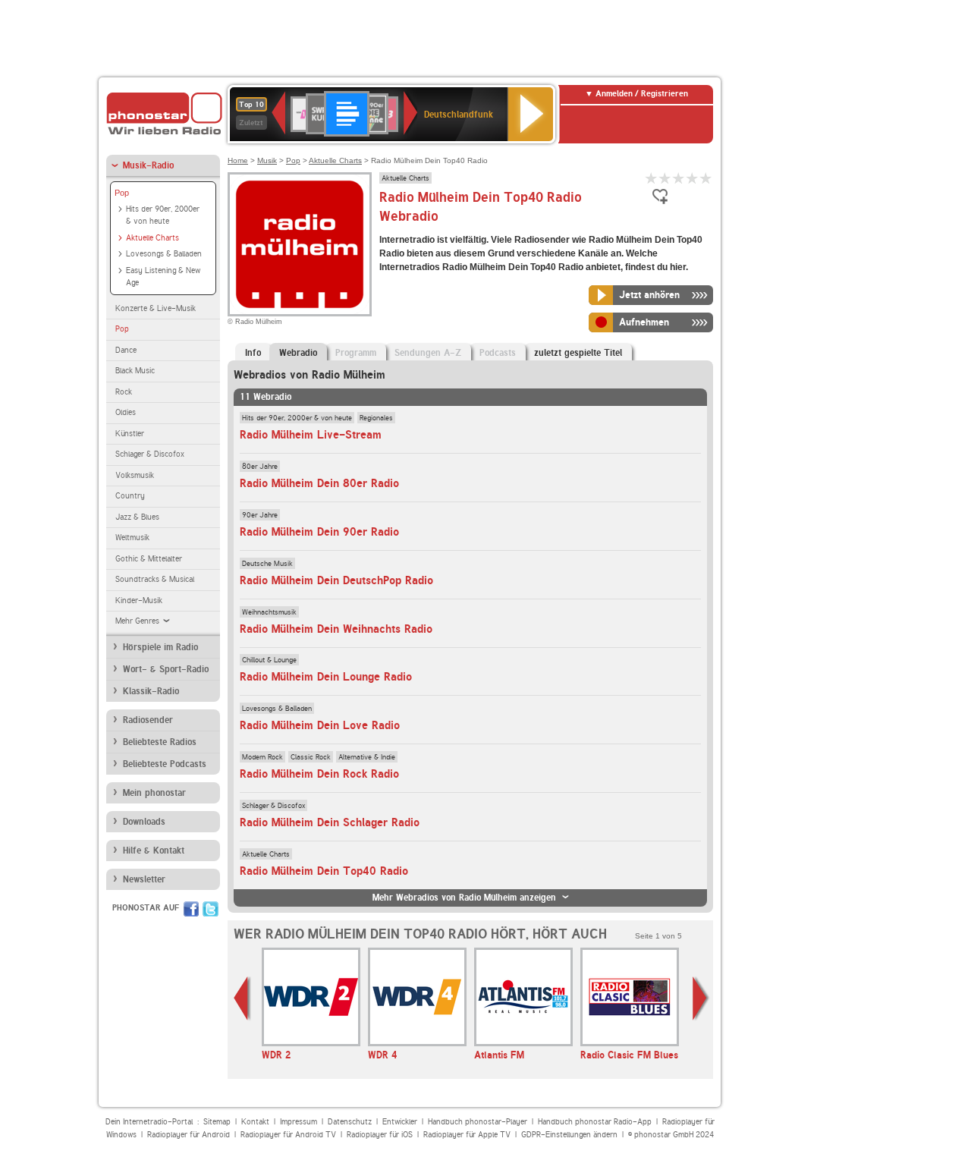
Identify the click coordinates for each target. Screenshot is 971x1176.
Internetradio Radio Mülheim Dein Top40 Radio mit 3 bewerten (679, 178)
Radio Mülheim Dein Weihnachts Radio (336, 629)
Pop (122, 192)
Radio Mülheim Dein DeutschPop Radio (336, 580)
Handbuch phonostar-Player (477, 1122)
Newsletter (144, 879)
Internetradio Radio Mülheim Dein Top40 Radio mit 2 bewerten (665, 178)
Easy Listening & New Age (163, 277)
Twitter (210, 909)
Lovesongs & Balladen (164, 254)
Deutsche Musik (267, 563)
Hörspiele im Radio (160, 647)
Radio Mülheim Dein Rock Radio (319, 774)
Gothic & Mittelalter (148, 559)
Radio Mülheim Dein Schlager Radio (330, 822)
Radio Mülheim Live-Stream (311, 435)
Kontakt (255, 1122)
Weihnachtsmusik (269, 611)
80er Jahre (260, 465)
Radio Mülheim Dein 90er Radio (319, 532)
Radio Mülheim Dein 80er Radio (319, 483)
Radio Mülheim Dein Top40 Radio (324, 871)
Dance (126, 350)
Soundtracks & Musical (154, 579)
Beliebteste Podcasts (164, 764)
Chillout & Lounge (269, 659)
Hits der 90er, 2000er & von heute (163, 215)
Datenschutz (350, 1122)
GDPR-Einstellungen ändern (569, 1135)
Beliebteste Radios (159, 742)
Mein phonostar (154, 793)
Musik (267, 160)
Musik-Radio (148, 165)
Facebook (191, 909)
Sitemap (217, 1122)
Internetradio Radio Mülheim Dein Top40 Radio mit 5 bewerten (706, 178)
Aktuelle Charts (152, 238)
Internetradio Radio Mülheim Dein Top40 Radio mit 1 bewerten (651, 178)
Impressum (298, 1122)
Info (253, 352)
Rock (123, 392)
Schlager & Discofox (149, 454)
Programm (355, 352)
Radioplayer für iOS (380, 1135)
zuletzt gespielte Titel (578, 352)
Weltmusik (132, 537)
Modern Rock (262, 756)
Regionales (376, 417)
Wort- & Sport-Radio (166, 669)
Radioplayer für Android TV (288, 1135)
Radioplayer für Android (188, 1135)
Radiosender (148, 720)
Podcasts (497, 352)
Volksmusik (134, 475)
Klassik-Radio (151, 691)
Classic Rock (311, 756)
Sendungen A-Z (427, 352)
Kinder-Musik (138, 600)
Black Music (135, 371)
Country (130, 496)
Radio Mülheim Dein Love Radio (320, 725)
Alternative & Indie (366, 756)
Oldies (125, 412)
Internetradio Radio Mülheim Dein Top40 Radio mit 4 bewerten (692, 178)
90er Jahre (260, 514)
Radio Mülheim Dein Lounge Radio (326, 677)
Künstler (129, 434)
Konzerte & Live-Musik (155, 308)
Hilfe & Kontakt (153, 850)
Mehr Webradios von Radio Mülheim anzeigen (464, 897)
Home (238, 160)
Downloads (144, 821)
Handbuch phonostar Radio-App (595, 1122)
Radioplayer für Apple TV (467, 1135)
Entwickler (399, 1122)
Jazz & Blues (137, 517)
